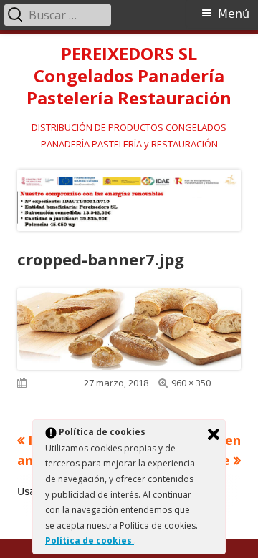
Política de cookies (89, 540)
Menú (233, 14)
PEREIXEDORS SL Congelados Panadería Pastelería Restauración (129, 76)
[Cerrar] (213, 434)
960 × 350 (191, 382)
